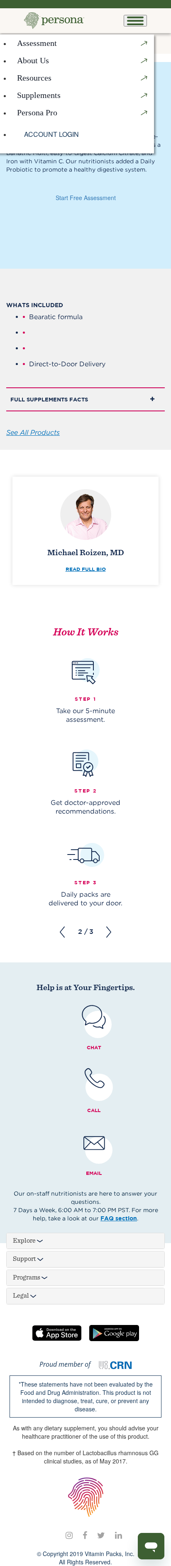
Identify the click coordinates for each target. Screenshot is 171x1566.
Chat (94, 1047)
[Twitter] (101, 1535)
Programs (27, 1277)
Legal (21, 1295)
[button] (82, 60)
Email (94, 1173)
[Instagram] (69, 1535)
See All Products (33, 432)
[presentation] (62, 932)
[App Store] (57, 1333)
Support (25, 1259)
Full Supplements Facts (49, 399)
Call (93, 1110)
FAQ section (118, 1218)
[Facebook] (85, 1535)
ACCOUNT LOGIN (51, 134)
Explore (25, 1240)
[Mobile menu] (135, 21)
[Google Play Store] (114, 1333)
